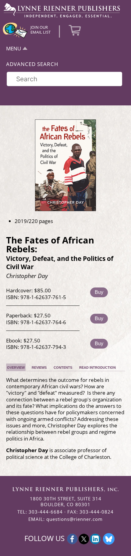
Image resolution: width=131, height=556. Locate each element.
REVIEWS (39, 367)
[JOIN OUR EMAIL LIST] (15, 37)
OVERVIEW (16, 367)
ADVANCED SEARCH (32, 64)
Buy (99, 292)
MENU (13, 48)
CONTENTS (63, 367)
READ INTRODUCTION (97, 367)
